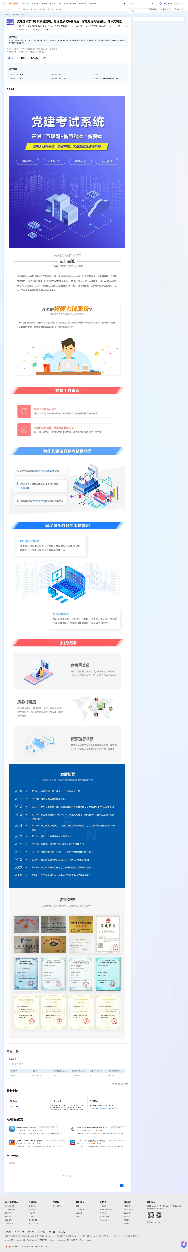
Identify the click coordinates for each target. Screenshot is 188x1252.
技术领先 (8, 1213)
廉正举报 (31, 1232)
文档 (77, 1206)
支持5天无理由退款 (42, 49)
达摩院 (115, 1236)
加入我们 (62, 1232)
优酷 (100, 1236)
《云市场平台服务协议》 (110, 1108)
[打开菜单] (3, 3)
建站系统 (23, 14)
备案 (165, 3)
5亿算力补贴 (104, 1216)
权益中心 (53, 3)
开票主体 (95, 78)
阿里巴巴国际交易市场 (43, 1236)
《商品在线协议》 (96, 1108)
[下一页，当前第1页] (124, 1185)
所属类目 (12, 78)
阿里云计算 (72, 1236)
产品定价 (32, 1216)
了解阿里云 (92, 3)
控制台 (170, 3)
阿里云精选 (42, 9)
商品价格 (22, 58)
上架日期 (54, 78)
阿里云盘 (129, 1236)
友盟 (95, 1236)
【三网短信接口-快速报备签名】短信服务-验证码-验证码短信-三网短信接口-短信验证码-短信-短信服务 (92, 1141)
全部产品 (32, 1206)
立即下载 (12, 1107)
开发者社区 (80, 1209)
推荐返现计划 (104, 1220)
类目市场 (33, 9)
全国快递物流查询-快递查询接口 (27, 1127)
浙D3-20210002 (85, 1240)
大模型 (22, 3)
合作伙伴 (73, 3)
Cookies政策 (19, 1232)
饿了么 (135, 1236)
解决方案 (35, 3)
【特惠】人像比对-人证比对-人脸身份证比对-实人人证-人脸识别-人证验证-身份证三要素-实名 (30, 1141)
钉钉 (104, 1236)
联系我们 (52, 1232)
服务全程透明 (31, 49)
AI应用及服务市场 (23, 9)
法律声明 (8, 1232)
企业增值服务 (128, 1209)
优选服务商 (53, 49)
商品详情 (10, 58)
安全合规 (8, 1220)
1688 (53, 1236)
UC (92, 1236)
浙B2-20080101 (55, 1240)
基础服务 (127, 1206)
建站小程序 (15, 14)
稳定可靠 (8, 1216)
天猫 (23, 1236)
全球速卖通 (30, 1236)
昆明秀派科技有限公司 (117, 1127)
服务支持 (34, 58)
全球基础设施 (10, 1209)
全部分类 (7, 14)
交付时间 (95, 74)
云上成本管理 (33, 1223)
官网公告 (127, 1216)
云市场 (66, 3)
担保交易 (22, 49)
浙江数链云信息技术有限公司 (55, 1141)
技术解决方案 (57, 1206)
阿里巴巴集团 (10, 1236)
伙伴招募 (58, 9)
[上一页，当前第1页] (118, 1185)
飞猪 (65, 1236)
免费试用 (32, 1209)
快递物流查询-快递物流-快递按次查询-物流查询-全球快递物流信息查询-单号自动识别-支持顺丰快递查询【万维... (93, 1127)
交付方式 (12, 74)
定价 (59, 3)
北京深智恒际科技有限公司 (116, 1141)
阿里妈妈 (59, 1236)
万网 (83, 1236)
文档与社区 (44, 3)
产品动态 (32, 1213)
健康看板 (127, 1220)
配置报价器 (33, 1220)
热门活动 (50, 9)
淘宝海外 (121, 1236)
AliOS (79, 1236)
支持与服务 (82, 3)
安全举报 (41, 1232)
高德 (88, 1236)
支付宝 (109, 1236)
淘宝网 (18, 1236)
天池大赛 (79, 1213)
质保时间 (54, 74)
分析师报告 (9, 1223)
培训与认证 (80, 1216)
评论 (45, 58)
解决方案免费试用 (106, 1209)
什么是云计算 (10, 1206)
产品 (28, 3)
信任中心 (127, 1223)
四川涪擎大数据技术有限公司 (48, 1127)
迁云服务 (127, 1213)
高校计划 (103, 1213)
